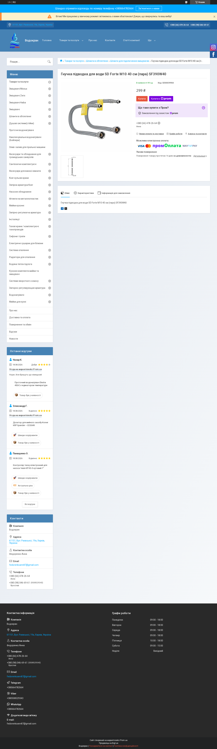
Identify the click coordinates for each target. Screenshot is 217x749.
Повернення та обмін (20, 324)
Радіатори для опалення (22, 257)
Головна (46, 40)
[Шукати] (49, 62)
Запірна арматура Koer (21, 185)
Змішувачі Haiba (17, 102)
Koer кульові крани (19, 178)
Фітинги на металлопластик (23, 198)
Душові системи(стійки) (21, 123)
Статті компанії (131, 40)
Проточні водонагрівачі (21, 130)
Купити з (155, 98)
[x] (65, 209)
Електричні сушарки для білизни (26, 243)
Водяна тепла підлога (20, 264)
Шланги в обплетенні (97, 61)
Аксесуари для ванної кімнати (25, 171)
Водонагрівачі (16, 295)
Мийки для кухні (17, 301)
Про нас (92, 40)
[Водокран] (15, 40)
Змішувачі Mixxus (18, 88)
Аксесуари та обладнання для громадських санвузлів (25, 156)
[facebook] (62, 209)
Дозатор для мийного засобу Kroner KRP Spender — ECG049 (30, 423)
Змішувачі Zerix (17, 95)
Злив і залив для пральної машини (27, 147)
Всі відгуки (30, 504)
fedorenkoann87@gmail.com (24, 565)
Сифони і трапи (17, 236)
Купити (142, 98)
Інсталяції (14, 219)
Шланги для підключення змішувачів (129, 61)
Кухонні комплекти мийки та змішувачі (24, 272)
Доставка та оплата (19, 317)
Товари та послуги (69, 40)
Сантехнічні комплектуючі (22, 164)
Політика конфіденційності (126, 746)
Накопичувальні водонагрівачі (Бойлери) (25, 139)
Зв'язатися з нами (148, 8)
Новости (13, 338)
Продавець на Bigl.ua (108, 743)
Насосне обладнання (20, 191)
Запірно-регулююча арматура (25, 212)
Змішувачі (14, 109)
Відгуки (13, 331)
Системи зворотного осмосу (24, 281)
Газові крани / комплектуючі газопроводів (24, 228)
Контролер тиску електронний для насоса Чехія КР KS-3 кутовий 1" (30, 466)
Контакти (110, 40)
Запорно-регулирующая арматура (27, 288)
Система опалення (19, 250)
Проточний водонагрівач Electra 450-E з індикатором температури (31, 383)
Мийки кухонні (16, 205)
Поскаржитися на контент (100, 746)
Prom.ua (123, 740)
